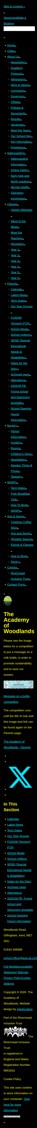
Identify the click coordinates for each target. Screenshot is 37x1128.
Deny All (17, 1116)
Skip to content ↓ (14, 6)
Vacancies (10, 17)
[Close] (4, 1122)
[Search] (4, 37)
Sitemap (23, 972)
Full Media (10, 966)
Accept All (7, 1116)
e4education (25, 1009)
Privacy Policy (12, 978)
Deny (12, 1116)
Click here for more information (17, 1104)
